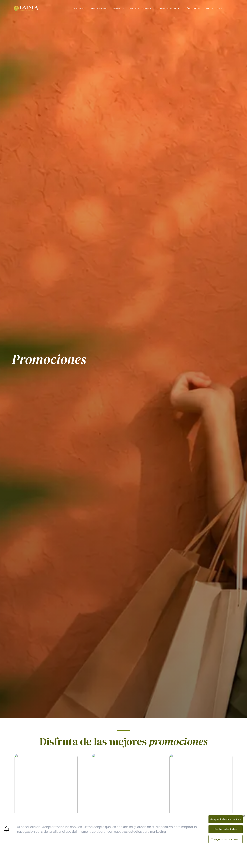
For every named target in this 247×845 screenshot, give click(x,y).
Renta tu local (214, 8)
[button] (168, 8)
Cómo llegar (192, 8)
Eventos (118, 8)
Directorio (79, 8)
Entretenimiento (140, 8)
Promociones (99, 8)
